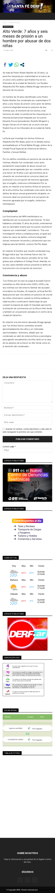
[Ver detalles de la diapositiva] (27, 634)
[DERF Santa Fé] (27, 6)
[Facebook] (5, 56)
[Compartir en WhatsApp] (16, 64)
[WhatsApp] (23, 56)
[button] (4, 16)
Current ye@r (9, 446)
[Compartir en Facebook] (5, 64)
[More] (30, 56)
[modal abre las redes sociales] (22, 64)
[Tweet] (10, 64)
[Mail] (27, 880)
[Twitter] (11, 56)
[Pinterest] (17, 56)
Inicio (5, 22)
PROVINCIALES (14, 22)
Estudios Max (43, 890)
